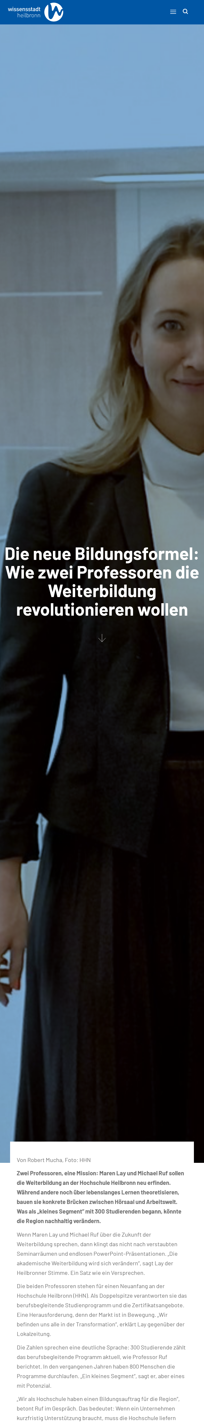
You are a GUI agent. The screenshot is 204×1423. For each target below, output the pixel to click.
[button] (173, 11)
